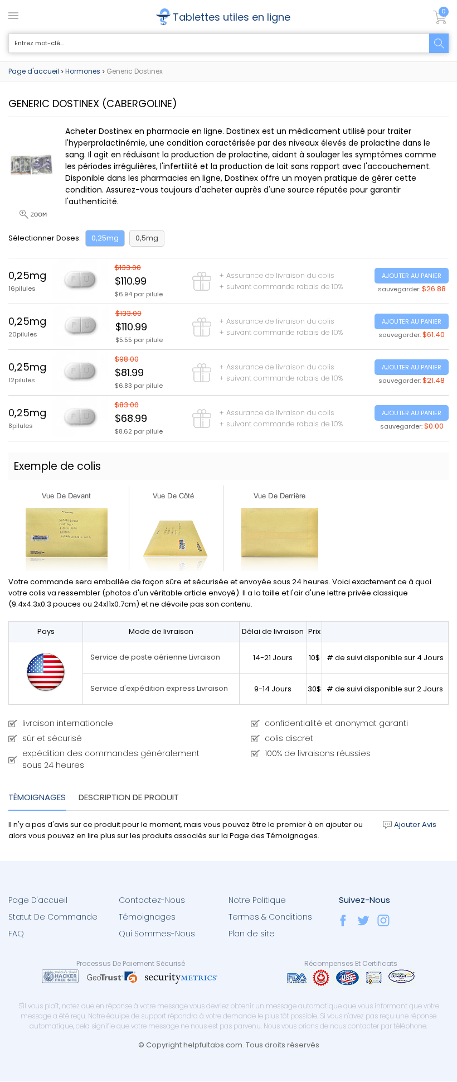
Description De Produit (129, 797)
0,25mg (105, 238)
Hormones (82, 71)
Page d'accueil (33, 71)
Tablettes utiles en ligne (231, 17)
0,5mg (146, 238)
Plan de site (252, 933)
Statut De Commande (53, 916)
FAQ (16, 933)
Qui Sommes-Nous (157, 933)
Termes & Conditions (270, 916)
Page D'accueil (37, 900)
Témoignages (37, 797)
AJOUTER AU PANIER (411, 275)
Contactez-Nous (152, 900)
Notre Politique (257, 900)
